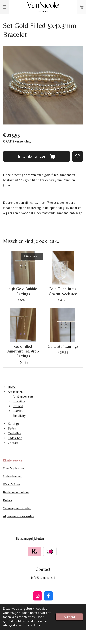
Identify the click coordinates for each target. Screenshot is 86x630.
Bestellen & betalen (16, 492)
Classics (18, 411)
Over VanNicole (13, 468)
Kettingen (14, 424)
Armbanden (15, 392)
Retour (7, 500)
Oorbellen (14, 433)
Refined (18, 406)
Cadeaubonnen (12, 476)
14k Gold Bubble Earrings (23, 291)
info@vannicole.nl (43, 578)
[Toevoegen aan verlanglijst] (77, 156)
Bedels (12, 428)
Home (12, 387)
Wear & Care (11, 484)
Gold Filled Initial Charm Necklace (63, 291)
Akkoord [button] (69, 616)
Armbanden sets (23, 396)
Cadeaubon (15, 438)
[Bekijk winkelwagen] (81, 7)
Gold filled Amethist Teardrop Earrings (23, 351)
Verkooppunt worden (17, 508)
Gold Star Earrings (63, 346)
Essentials (19, 401)
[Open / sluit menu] (4, 7)
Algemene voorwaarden (18, 516)
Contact (13, 443)
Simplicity (19, 416)
